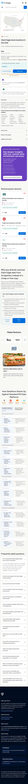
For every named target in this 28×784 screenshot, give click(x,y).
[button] (2, 7)
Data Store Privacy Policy (7, 717)
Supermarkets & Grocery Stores (16, 46)
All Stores (8, 46)
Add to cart (20, 71)
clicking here (7, 763)
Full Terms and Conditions (7, 710)
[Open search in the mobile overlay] (15, 7)
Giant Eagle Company (19, 107)
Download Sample (6, 71)
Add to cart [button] (22, 212)
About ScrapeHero (5, 718)
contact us (6, 730)
